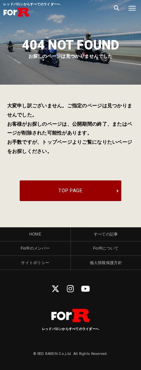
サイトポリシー (35, 262)
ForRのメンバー (35, 248)
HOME (35, 234)
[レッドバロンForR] (16, 16)
